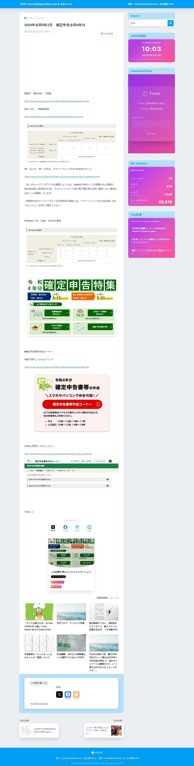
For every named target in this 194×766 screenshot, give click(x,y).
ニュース (114, 597)
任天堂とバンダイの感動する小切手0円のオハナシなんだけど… (151, 241)
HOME (98, 752)
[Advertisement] (71, 59)
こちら (32, 205)
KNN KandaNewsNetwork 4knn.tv (46, 4)
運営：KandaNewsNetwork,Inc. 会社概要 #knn (151, 4)
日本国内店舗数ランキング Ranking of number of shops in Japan (149, 230)
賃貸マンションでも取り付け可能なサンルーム (151, 252)
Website (76, 699)
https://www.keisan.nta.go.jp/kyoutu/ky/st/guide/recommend (53, 116)
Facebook (68, 699)
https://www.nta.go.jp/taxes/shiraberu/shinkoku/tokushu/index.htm (56, 101)
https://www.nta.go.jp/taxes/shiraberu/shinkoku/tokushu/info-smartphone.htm (62, 176)
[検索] (171, 23)
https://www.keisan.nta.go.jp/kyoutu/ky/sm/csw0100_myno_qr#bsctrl (58, 454)
